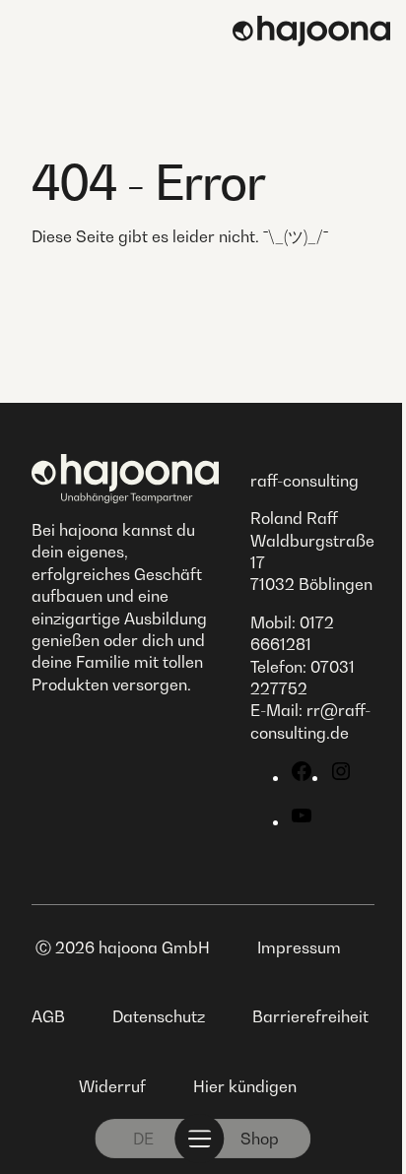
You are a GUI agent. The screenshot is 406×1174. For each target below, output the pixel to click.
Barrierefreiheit (310, 1016)
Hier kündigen (245, 1086)
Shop (259, 1138)
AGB (48, 1016)
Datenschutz (158, 1016)
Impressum (299, 947)
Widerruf (112, 1086)
